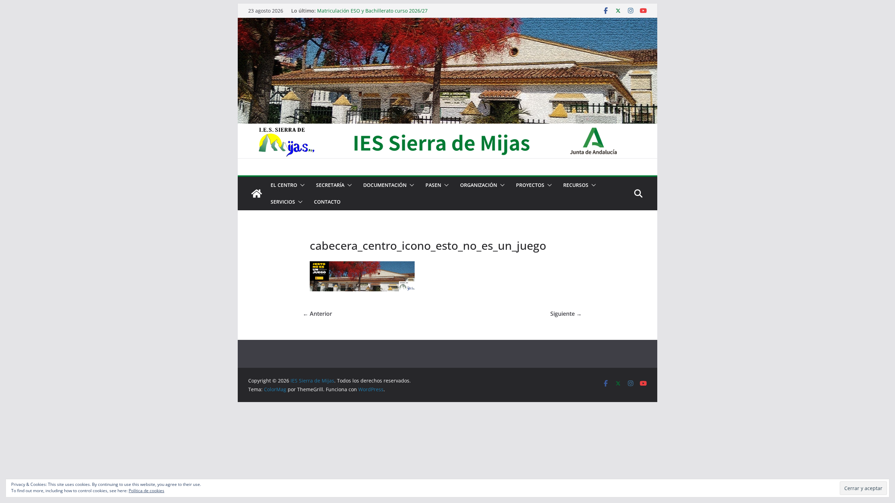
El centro (284, 185)
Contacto (327, 201)
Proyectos (530, 185)
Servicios (283, 201)
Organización (478, 185)
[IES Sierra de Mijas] (447, 23)
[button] (301, 185)
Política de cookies (146, 491)
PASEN (433, 185)
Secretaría (330, 185)
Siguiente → (566, 314)
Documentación (385, 185)
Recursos (575, 185)
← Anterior (317, 314)
